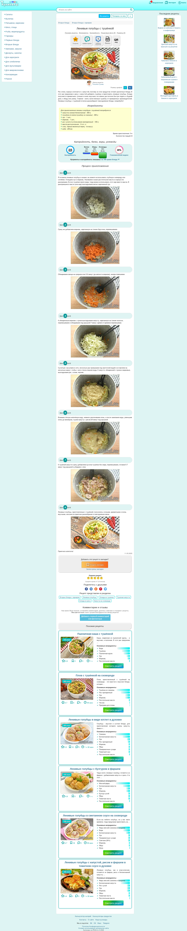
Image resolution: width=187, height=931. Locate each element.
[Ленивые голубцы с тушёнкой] (95, 63)
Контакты (82, 919)
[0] (99, 42)
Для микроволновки (15, 70)
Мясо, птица (11, 27)
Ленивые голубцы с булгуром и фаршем (95, 769)
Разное (9, 78)
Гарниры (9, 35)
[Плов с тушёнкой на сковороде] (77, 689)
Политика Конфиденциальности (93, 926)
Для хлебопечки (13, 61)
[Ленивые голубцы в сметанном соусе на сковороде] (77, 829)
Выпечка (9, 18)
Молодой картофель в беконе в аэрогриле (169, 97)
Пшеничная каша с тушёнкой (95, 633)
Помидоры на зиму (119, 16)
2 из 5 (92, 578)
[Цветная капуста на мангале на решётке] (169, 38)
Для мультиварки (13, 65)
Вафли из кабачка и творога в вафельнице (169, 29)
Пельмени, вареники (15, 22)
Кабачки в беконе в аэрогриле (169, 61)
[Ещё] (130, 16)
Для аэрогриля (12, 57)
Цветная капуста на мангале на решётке (169, 45)
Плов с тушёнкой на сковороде (95, 675)
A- (125, 87)
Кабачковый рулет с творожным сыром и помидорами (169, 79)
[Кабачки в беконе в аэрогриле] (169, 55)
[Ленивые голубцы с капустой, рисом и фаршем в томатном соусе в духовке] (77, 881)
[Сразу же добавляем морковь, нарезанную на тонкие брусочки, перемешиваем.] (95, 248)
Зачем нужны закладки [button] (94, 569)
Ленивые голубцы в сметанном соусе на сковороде (95, 815)
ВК (91, 923)
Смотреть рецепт (113, 665)
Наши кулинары (101, 919)
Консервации (11, 74)
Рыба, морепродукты (15, 31)
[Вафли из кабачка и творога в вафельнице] (169, 22)
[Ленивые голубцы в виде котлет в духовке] (77, 733)
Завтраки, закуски (14, 48)
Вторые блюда (12, 44)
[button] (107, 43)
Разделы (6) (121, 33)
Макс (99, 923)
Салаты (9, 14)
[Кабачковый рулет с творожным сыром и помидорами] (169, 71)
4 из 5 (98, 578)
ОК (95, 923)
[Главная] (9, 4)
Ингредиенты (83, 33)
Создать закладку (97, 565)
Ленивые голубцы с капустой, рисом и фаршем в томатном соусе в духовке (95, 864)
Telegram (106, 923)
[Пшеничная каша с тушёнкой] (77, 647)
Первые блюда (12, 40)
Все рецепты (104, 16)
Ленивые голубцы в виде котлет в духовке (95, 719)
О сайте (91, 919)
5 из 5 (101, 578)
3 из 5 (95, 578)
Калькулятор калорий (83, 916)
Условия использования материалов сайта (93, 928)
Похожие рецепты (71, 33)
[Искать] (131, 9)
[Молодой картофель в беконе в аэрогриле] (169, 90)
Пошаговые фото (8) (108, 33)
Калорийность (95, 33)
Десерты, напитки (14, 52)
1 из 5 (88, 578)
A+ (130, 88)
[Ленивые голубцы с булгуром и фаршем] (77, 782)
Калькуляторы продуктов (102, 916)
